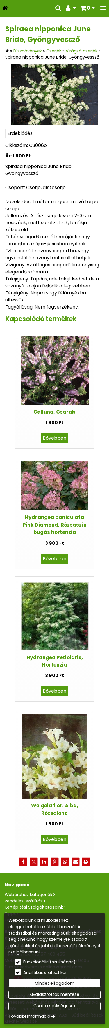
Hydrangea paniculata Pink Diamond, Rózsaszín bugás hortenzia (55, 525)
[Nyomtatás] (86, 861)
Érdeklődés (20, 133)
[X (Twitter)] (33, 861)
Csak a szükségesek (54, 1006)
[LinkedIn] (44, 861)
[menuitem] (5, 8)
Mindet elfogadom (54, 983)
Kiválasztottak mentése (54, 994)
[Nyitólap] (5, 8)
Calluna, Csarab (54, 411)
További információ (29, 1016)
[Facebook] (23, 861)
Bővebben (54, 438)
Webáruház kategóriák (28, 894)
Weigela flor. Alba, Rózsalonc (54, 809)
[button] (103, 8)
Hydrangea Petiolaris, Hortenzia (54, 661)
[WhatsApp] (65, 861)
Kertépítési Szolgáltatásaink (34, 907)
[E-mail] (75, 861)
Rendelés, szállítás (24, 901)
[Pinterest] (54, 861)
